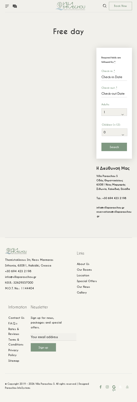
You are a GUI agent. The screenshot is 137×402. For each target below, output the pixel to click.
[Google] (114, 387)
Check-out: (109, 87)
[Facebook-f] (100, 387)
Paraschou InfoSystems (17, 387)
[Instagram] (107, 387)
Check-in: (108, 71)
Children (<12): (111, 124)
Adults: (105, 104)
